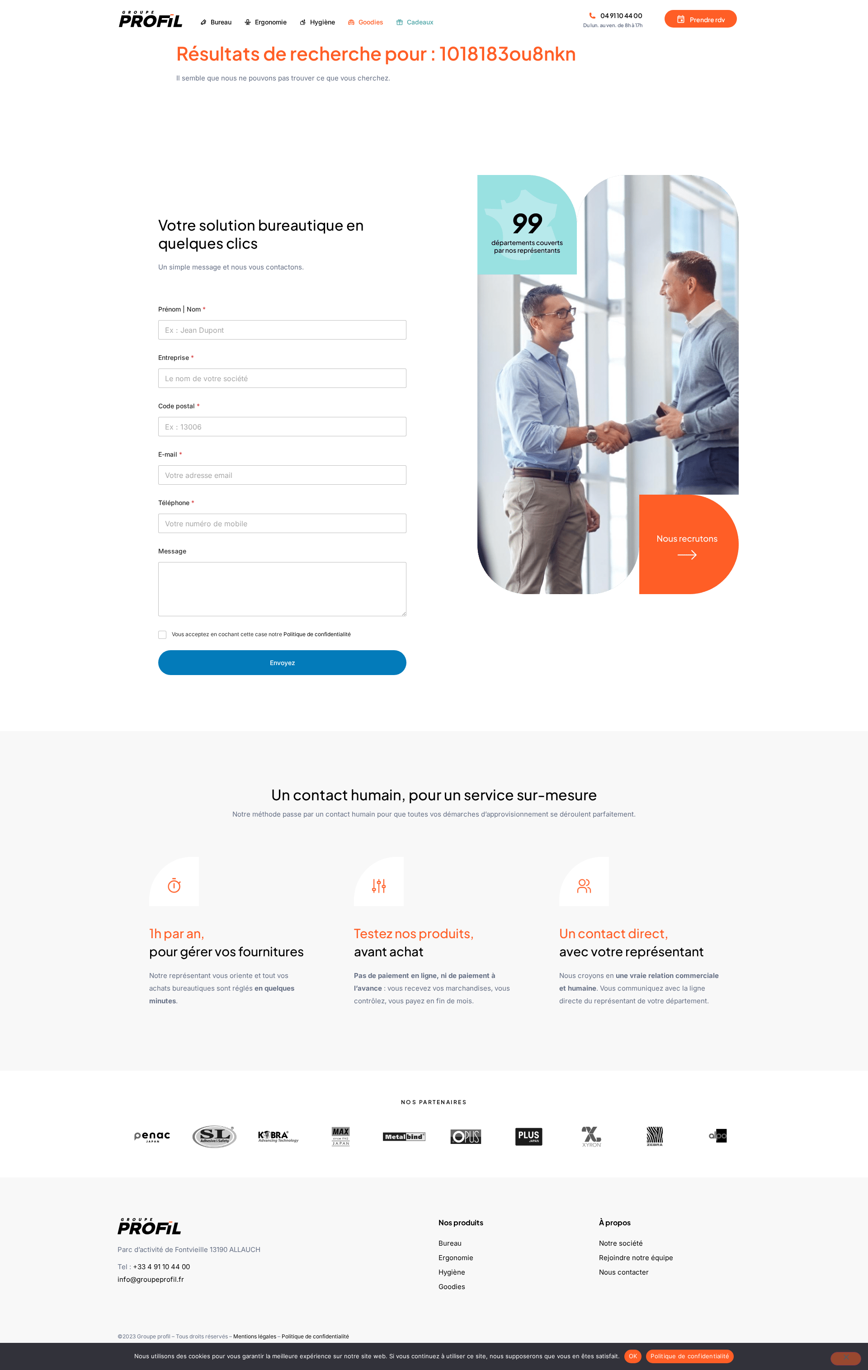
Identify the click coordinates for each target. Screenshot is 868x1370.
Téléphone (176, 502)
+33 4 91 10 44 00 (161, 1266)
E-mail (170, 454)
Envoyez (282, 662)
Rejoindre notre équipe (636, 1257)
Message (172, 551)
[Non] (845, 1358)
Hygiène (452, 1272)
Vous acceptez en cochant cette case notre (261, 634)
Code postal (179, 406)
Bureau (450, 1243)
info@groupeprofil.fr (151, 1279)
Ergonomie (456, 1257)
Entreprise (176, 357)
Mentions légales (254, 1336)
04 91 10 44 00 (621, 15)
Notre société (621, 1243)
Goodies (452, 1286)
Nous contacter (624, 1272)
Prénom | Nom (182, 309)
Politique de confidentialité (317, 634)
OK (633, 1356)
